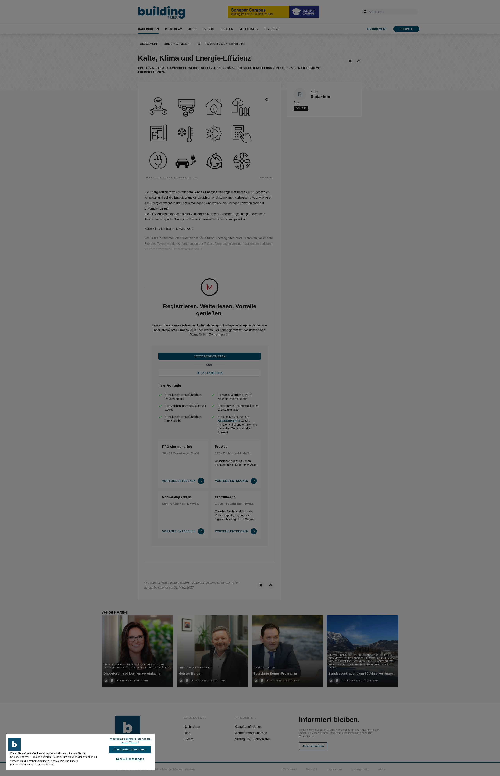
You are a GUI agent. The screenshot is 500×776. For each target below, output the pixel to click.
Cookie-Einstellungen (130, 758)
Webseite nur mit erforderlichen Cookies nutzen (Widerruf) (130, 740)
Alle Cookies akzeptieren (130, 749)
